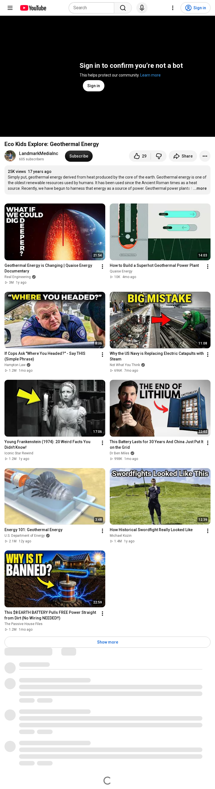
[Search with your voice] (142, 7)
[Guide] (10, 7)
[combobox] (93, 7)
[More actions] (205, 156)
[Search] (123, 7)
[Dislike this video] (159, 156)
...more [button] (200, 188)
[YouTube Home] (33, 8)
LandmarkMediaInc (38, 153)
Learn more (150, 75)
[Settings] (172, 7)
